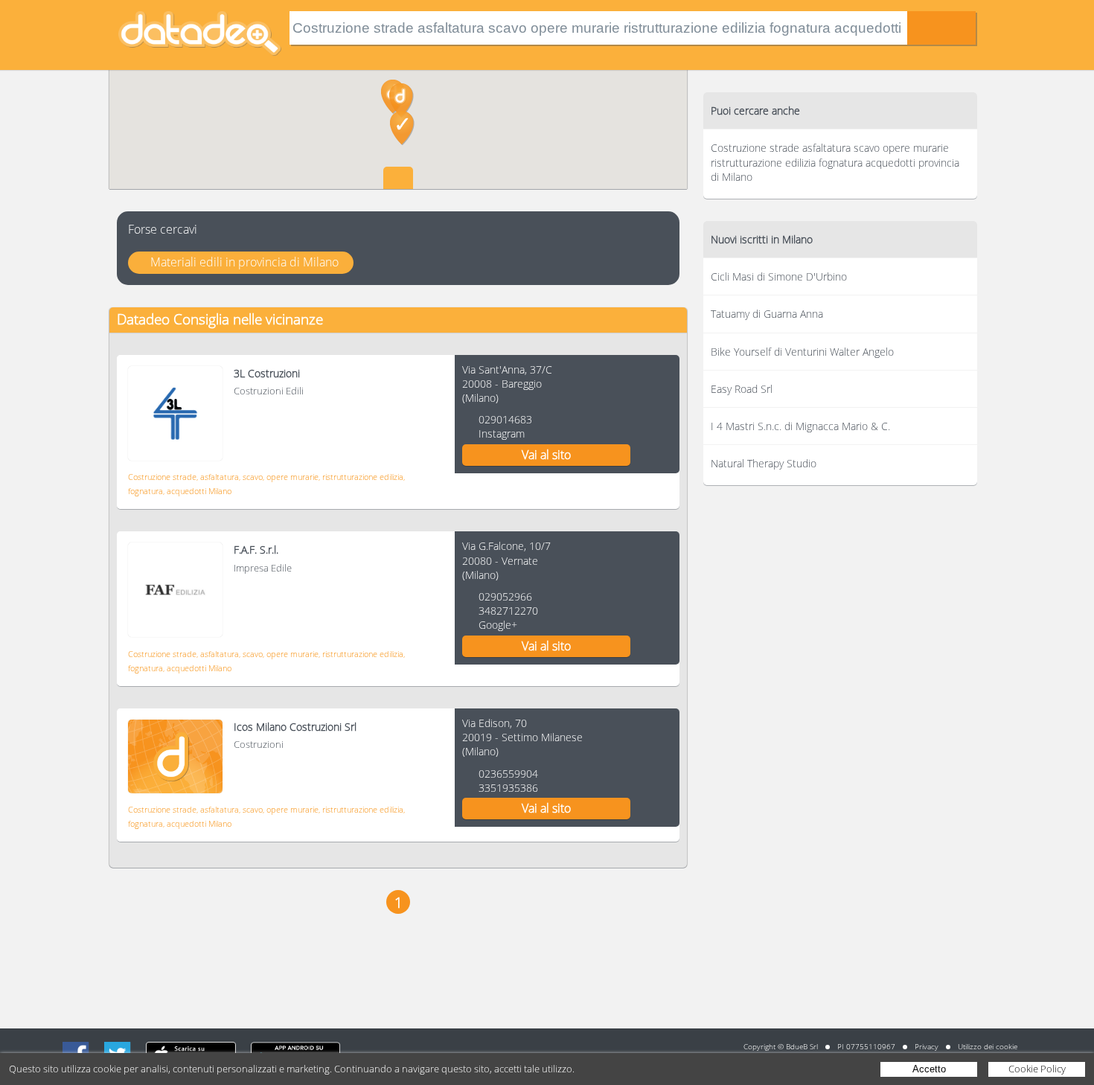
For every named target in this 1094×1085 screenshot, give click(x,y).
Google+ (498, 625)
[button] (401, 100)
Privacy (926, 1046)
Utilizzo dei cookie (987, 1046)
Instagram (502, 433)
